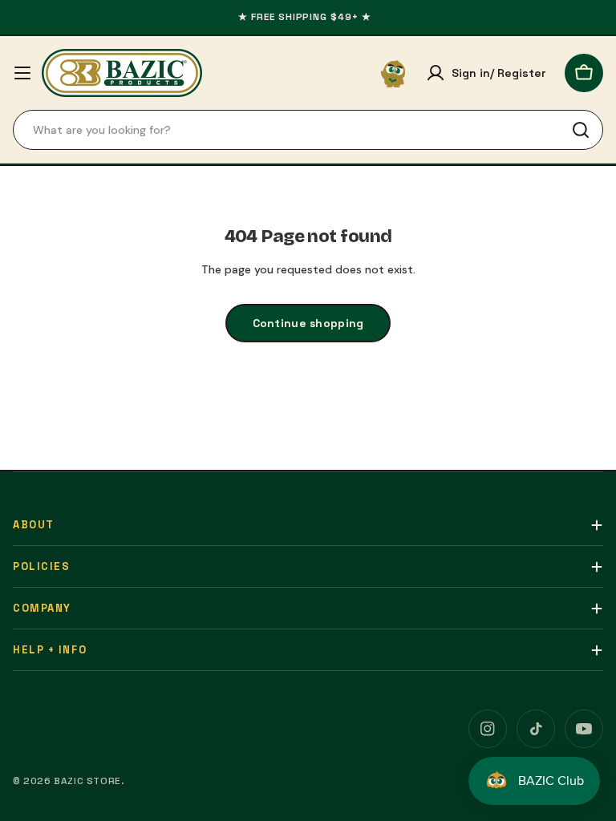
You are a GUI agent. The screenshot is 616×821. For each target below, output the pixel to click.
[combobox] (308, 130)
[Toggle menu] (22, 73)
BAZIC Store (87, 780)
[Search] (580, 130)
